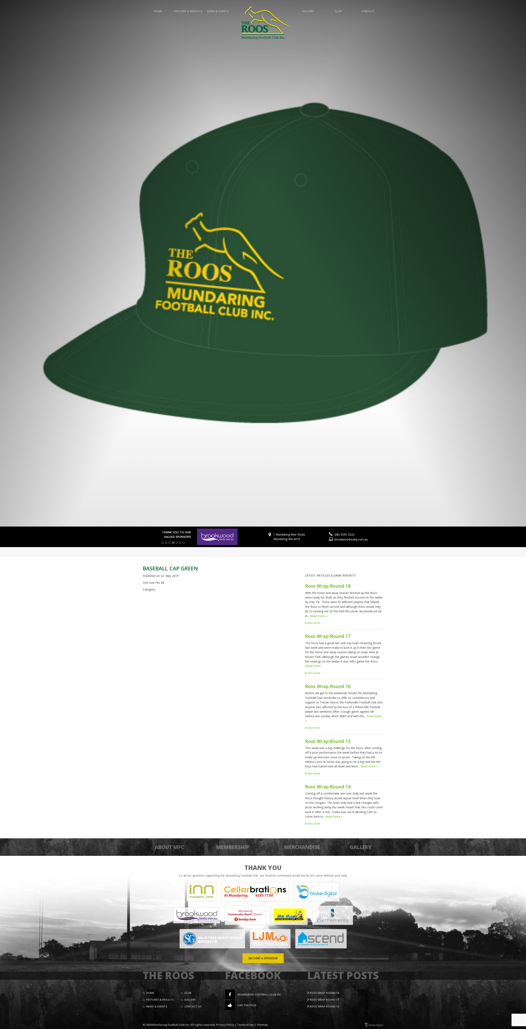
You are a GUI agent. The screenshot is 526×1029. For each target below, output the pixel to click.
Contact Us (193, 1006)
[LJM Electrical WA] (270, 938)
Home (158, 11)
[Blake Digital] (316, 891)
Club (338, 11)
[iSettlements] (332, 915)
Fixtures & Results (188, 11)
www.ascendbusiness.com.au (358, 539)
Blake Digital (374, 1025)
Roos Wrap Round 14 (328, 786)
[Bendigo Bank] (245, 915)
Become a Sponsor (263, 958)
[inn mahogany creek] (202, 891)
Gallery (308, 11)
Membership (232, 846)
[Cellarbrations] (255, 891)
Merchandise (302, 846)
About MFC (169, 846)
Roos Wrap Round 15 (328, 741)
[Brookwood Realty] (196, 915)
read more (313, 622)
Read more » (318, 616)
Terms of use (245, 1025)
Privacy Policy (225, 1025)
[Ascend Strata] (321, 938)
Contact (368, 11)
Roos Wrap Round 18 (328, 586)
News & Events (218, 11)
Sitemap (262, 1025)
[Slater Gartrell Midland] (212, 938)
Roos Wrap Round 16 (328, 686)
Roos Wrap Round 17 (328, 636)
